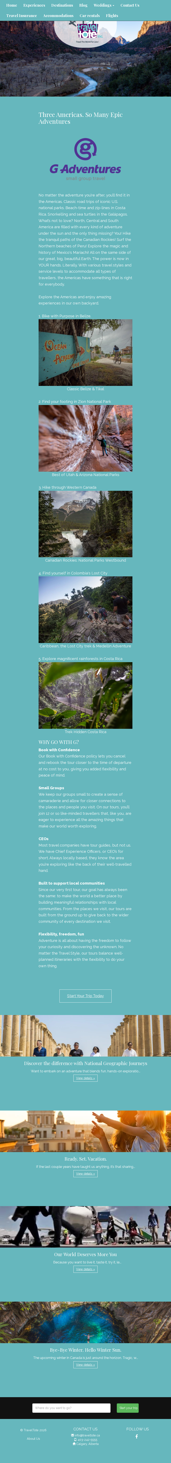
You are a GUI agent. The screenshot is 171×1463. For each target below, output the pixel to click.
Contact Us (130, 5)
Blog (83, 5)
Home (11, 5)
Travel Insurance (21, 15)
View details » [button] (85, 1078)
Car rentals (90, 15)
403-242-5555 (87, 1439)
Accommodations (58, 15)
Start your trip (128, 1408)
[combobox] (71, 1408)
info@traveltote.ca (87, 1435)
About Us (33, 1438)
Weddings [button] (103, 5)
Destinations (62, 5)
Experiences (34, 5)
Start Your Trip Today (85, 996)
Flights (112, 15)
